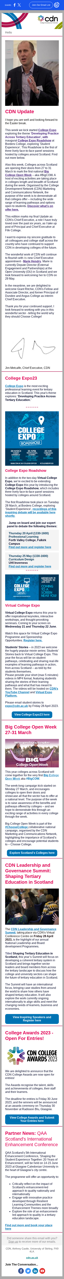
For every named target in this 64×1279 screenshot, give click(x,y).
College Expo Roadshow (34, 140)
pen (10, 778)
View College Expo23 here (32, 714)
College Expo (47, 130)
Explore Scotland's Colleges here (32, 852)
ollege (55, 775)
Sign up (13, 1241)
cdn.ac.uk (32, 1257)
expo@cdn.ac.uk (16, 705)
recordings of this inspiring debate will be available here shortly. (30, 512)
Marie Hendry (32, 261)
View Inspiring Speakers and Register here (32, 1019)
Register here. (32, 640)
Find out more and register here (30, 547)
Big (46, 775)
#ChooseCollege (16, 827)
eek (17, 778)
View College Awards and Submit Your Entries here (32, 1119)
